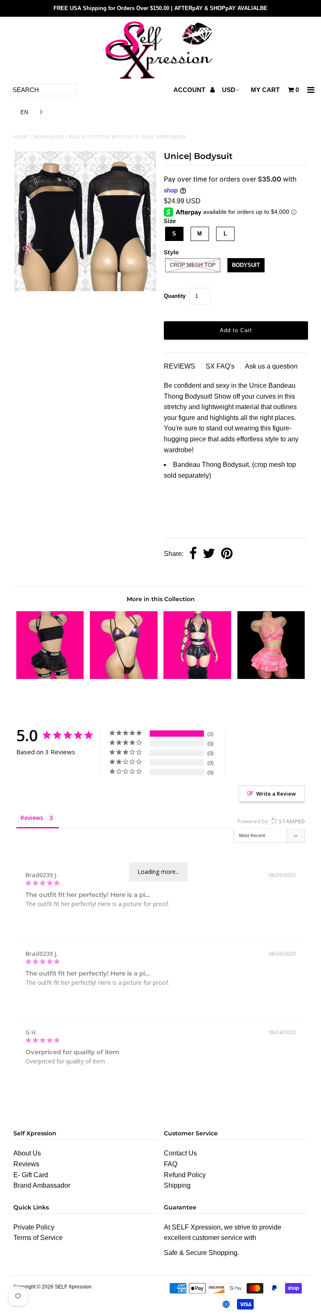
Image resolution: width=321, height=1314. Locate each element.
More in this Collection (161, 599)
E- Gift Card (30, 1174)
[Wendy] (124, 676)
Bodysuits (49, 136)
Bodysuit (246, 265)
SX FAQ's (221, 366)
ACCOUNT (190, 89)
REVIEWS (180, 366)
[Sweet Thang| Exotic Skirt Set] (197, 676)
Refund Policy (185, 1174)
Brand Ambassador (41, 1185)
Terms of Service (38, 1237)
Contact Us (180, 1153)
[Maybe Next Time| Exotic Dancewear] (271, 676)
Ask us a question (271, 366)
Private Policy (33, 1227)
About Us (27, 1153)
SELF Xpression (73, 1287)
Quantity (175, 296)
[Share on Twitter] (209, 554)
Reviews (26, 1164)
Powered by (271, 821)
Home (21, 136)
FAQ (170, 1164)
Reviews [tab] (31, 818)
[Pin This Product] (226, 554)
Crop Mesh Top (193, 265)
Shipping (177, 1185)
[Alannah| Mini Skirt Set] (50, 676)
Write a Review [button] (276, 793)
